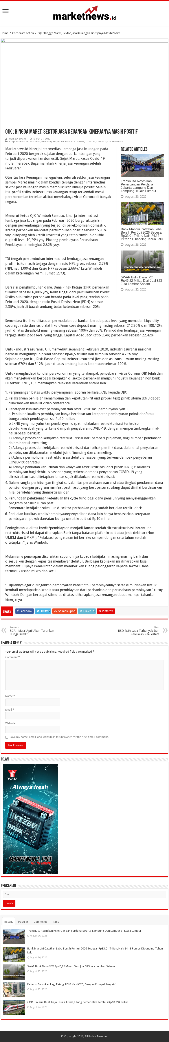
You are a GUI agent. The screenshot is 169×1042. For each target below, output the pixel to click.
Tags (56, 921)
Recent (8, 921)
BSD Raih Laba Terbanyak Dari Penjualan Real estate (138, 631)
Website (10, 723)
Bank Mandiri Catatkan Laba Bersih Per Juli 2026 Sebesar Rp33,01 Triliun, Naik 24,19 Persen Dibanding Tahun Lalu (142, 234)
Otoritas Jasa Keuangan (109, 141)
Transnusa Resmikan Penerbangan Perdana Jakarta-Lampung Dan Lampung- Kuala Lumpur (138, 186)
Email (9, 709)
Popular (23, 921)
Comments (40, 921)
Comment (12, 657)
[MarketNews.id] (84, 12)
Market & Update (74, 141)
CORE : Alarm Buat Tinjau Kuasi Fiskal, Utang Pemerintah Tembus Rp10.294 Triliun (78, 1002)
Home (4, 33)
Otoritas (90, 141)
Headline (46, 141)
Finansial (35, 141)
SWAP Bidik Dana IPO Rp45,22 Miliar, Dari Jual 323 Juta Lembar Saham (141, 280)
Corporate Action (23, 33)
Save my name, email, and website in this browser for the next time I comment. (59, 737)
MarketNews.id (17, 138)
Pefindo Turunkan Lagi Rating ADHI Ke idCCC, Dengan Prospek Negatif (71, 984)
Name (10, 696)
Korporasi (58, 141)
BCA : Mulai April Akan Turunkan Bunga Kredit (32, 631)
